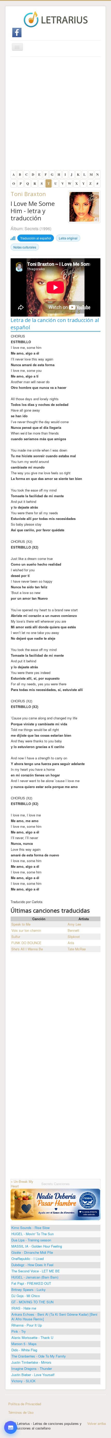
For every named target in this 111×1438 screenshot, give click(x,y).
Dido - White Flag (24, 1349)
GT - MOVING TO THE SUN (32, 1301)
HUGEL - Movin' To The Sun (32, 1233)
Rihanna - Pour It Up (26, 1325)
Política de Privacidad (24, 1403)
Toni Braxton (28, 194)
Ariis (71, 942)
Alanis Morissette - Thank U (32, 1337)
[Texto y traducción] (10, 1416)
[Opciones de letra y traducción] (10, 1427)
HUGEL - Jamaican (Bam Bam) (34, 1277)
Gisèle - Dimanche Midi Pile (32, 1252)
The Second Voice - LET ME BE (35, 1270)
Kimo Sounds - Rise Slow (30, 1227)
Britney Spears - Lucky (28, 1289)
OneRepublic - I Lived (27, 1258)
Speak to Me (20, 924)
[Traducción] (10, 1402)
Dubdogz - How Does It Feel (32, 1264)
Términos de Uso (21, 1412)
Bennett (73, 930)
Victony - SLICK (23, 1380)
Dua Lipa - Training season (31, 1240)
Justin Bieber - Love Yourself (32, 1374)
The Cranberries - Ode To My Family (38, 1356)
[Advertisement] (55, 114)
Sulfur (15, 936)
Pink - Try (18, 1331)
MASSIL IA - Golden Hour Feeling (36, 1246)
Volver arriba (96, 1423)
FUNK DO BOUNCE (26, 942)
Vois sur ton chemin (26, 930)
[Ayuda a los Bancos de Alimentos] (55, 1203)
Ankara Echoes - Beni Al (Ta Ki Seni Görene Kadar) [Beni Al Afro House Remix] (54, 1316)
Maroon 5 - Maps (24, 1343)
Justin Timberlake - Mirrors (31, 1362)
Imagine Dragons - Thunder (31, 1368)
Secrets (31, 228)
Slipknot (74, 936)
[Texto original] (10, 1387)
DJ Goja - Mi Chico (25, 1295)
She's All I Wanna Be (27, 948)
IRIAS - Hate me (23, 1308)
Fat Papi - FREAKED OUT (31, 1283)
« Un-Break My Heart (22, 1183)
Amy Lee (74, 924)
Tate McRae (77, 948)
